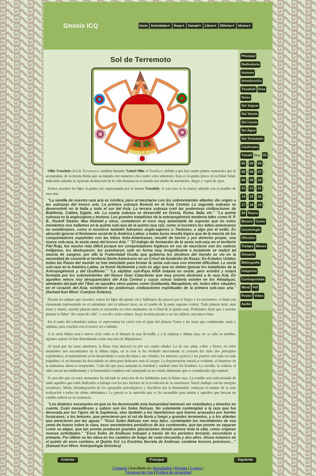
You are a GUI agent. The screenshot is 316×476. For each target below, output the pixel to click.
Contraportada (253, 279)
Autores (248, 72)
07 (259, 171)
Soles (246, 97)
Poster (247, 295)
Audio (246, 304)
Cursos (196, 468)
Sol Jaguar (250, 105)
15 (251, 196)
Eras (261, 89)
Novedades (162, 468)
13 (259, 188)
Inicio (143, 25)
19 (259, 205)
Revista (181, 468)
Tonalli (247, 155)
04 (259, 163)
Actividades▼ (160, 25)
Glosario (248, 254)
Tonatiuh (249, 89)
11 (243, 188)
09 (251, 180)
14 (243, 196)
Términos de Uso (139, 472)
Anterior (67, 459)
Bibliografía (251, 262)
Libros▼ (211, 25)
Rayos (253, 213)
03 (251, 163)
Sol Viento (250, 114)
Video (258, 295)
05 (243, 171)
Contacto (119, 468)
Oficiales (248, 238)
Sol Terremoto (252, 138)
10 (259, 180)
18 (251, 205)
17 (243, 205)
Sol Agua (249, 130)
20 (243, 213)
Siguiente (245, 459)
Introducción (252, 80)
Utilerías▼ (227, 25)
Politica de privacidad (173, 472)
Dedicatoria (251, 64)
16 (259, 196)
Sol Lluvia (249, 122)
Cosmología (251, 229)
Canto (260, 221)
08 (243, 180)
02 (243, 163)
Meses (261, 246)
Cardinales (250, 147)
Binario (247, 221)
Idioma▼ (244, 25)
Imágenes (249, 271)
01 (265, 155)
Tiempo (247, 246)
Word (246, 287)
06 (251, 171)
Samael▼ (194, 25)
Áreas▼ (179, 25)
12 (251, 188)
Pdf (255, 287)
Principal (248, 56)
